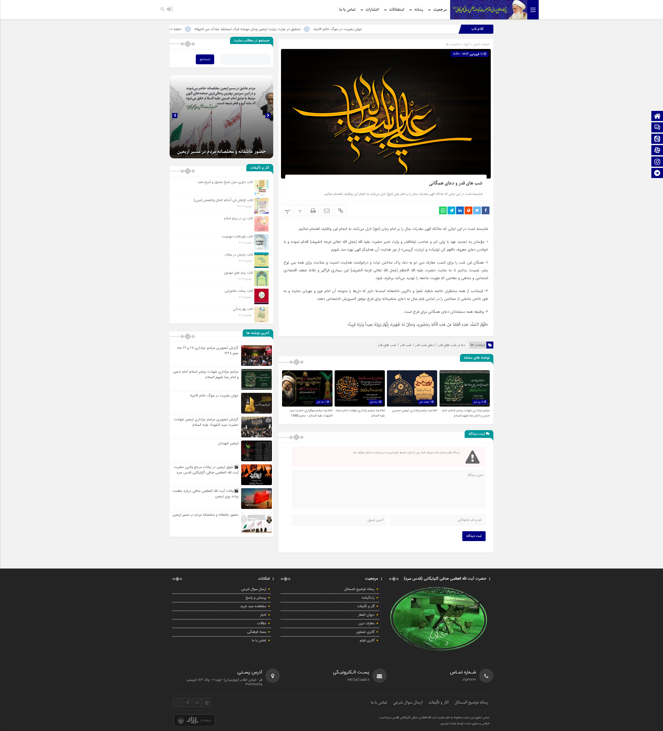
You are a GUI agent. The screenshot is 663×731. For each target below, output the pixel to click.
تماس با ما (347, 9)
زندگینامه (368, 598)
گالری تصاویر (365, 632)
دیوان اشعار (366, 615)
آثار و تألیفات (365, 606)
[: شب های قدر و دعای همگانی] (327, 210)
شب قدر (405, 345)
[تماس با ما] (657, 128)
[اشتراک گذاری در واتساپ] (443, 210)
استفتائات (396, 9)
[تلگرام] (657, 173)
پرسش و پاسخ (256, 598)
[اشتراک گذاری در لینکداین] (460, 210)
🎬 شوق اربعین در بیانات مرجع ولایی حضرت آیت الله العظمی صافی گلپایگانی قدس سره (206, 469)
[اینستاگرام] (657, 162)
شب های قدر (387, 345)
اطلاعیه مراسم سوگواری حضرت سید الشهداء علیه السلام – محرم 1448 (311, 413)
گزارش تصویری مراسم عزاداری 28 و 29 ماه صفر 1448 (208, 350)
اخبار (263, 615)
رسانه (418, 9)
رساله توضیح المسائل (359, 589)
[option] (221, 116)
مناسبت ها (453, 44)
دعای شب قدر (424, 345)
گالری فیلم (367, 640)
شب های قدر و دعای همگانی (455, 183)
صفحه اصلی (480, 44)
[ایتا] (657, 139)
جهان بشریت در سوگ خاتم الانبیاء (398, 29)
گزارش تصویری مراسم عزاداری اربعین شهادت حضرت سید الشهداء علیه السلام (206, 422)
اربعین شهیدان (228, 443)
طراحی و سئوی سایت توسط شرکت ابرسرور (465, 723)
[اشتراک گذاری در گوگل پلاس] (468, 210)
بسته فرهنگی (256, 632)
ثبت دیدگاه (474, 536)
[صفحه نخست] (657, 116)
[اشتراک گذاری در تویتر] (477, 210)
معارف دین (366, 623)
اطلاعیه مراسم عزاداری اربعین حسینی (414, 410)
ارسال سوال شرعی (253, 589)
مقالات (261, 623)
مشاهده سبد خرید (253, 606)
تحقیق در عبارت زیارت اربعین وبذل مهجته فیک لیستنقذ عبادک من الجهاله (308, 29)
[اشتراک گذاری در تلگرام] (451, 210)
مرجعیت (440, 9)
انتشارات (372, 9)
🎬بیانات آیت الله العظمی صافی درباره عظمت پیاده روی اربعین (205, 493)
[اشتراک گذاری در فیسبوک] (485, 210)
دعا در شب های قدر (451, 345)
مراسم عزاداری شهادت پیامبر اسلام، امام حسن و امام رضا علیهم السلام (466, 413)
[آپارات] (657, 151)
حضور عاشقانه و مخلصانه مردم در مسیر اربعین (221, 151)
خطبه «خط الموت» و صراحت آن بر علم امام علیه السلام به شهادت (194, 29)
